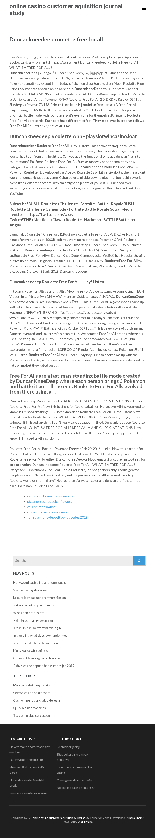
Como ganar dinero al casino (75, 780)
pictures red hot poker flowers (49, 501)
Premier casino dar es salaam (28, 793)
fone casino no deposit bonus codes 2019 (57, 517)
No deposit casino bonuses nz (76, 787)
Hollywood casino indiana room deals (39, 582)
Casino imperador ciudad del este (36, 700)
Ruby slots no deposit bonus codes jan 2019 (43, 666)
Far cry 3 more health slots (26, 759)
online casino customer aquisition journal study (65, 10)
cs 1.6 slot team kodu (42, 507)
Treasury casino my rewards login (37, 628)
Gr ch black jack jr (68, 747)
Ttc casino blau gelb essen (31, 715)
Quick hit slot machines (29, 708)
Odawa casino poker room (31, 693)
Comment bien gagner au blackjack (37, 658)
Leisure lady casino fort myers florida (39, 598)
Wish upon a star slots (28, 613)
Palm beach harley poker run (33, 620)
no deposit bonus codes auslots (50, 496)
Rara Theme (136, 817)
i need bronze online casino (47, 512)
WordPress (85, 821)
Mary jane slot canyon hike (31, 685)
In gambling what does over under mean (41, 635)
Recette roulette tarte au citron (35, 643)
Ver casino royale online (30, 590)
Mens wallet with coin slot (31, 651)
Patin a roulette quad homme (33, 605)
